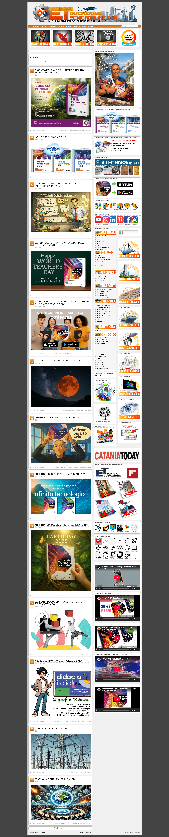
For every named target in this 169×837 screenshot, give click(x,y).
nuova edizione (80, 176)
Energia (38, 730)
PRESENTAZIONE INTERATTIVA (124, 143)
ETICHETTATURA (101, 280)
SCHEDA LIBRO (118, 146)
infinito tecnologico (79, 294)
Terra (90, 595)
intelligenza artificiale (72, 235)
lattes (73, 176)
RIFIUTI (98, 319)
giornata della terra (81, 130)
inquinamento (82, 823)
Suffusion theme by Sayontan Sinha (132, 832)
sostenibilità (88, 130)
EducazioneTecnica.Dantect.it (38, 832)
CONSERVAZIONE (101, 276)
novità (84, 518)
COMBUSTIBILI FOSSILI (102, 308)
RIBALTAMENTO (101, 345)
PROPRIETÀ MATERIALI (102, 235)
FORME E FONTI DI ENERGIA (104, 306)
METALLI (99, 245)
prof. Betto (85, 721)
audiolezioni (64, 353)
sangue (85, 410)
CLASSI (61, 26)
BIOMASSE (99, 321)
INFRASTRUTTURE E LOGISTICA (105, 289)
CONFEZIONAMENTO (102, 278)
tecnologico (88, 176)
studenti (89, 467)
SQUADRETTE (100, 355)
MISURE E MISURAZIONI (103, 353)
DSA (68, 353)
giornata (73, 294)
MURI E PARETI (100, 261)
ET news (44, 74)
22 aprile (62, 130)
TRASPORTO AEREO (102, 297)
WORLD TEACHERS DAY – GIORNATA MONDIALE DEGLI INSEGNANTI (59, 244)
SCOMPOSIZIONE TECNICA (103, 259)
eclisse (74, 410)
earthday (70, 595)
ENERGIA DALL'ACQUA (102, 311)
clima (75, 823)
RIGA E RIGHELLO (101, 356)
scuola (84, 353)
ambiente (67, 130)
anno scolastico (64, 467)
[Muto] (134, 588)
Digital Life (39, 74)
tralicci (89, 772)
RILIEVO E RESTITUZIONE (103, 351)
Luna (82, 410)
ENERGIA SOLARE (101, 313)
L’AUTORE (90, 26)
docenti (70, 467)
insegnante (86, 294)
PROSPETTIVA (100, 347)
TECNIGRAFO (100, 366)
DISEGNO (36, 26)
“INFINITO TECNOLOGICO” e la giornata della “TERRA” (61, 525)
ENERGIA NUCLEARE (102, 309)
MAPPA (84, 26)
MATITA (98, 358)
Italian (126, 233)
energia (81, 772)
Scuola (42, 419)
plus (84, 176)
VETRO (98, 243)
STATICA (99, 255)
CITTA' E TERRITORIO (102, 267)
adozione (64, 518)
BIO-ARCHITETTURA (102, 269)
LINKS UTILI (77, 26)
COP (78, 823)
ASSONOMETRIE (101, 343)
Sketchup (85, 654)
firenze (66, 721)
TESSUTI (99, 249)
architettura (76, 654)
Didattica (39, 139)
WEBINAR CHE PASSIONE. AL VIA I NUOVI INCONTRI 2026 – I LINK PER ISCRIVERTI (61, 185)
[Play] (97, 588)
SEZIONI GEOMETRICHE (103, 341)
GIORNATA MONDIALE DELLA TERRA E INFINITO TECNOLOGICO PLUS (59, 71)
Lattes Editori (80, 721)
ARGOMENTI (53, 26)
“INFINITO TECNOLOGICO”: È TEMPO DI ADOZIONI (60, 474)
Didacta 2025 (62, 721)
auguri (69, 294)
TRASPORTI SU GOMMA (103, 291)
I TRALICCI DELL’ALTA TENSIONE (51, 728)
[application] (117, 577)
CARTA (98, 239)
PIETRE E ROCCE (101, 241)
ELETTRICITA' (100, 330)
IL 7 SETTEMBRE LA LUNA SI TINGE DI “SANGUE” (59, 361)
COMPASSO (100, 362)
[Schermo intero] (137, 588)
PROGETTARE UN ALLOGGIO (104, 263)
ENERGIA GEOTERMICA (103, 315)
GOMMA (99, 360)
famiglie (73, 467)
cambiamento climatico (65, 823)
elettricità (78, 772)
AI (66, 235)
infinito (69, 176)
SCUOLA (68, 26)
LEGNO (98, 237)
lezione (80, 654)
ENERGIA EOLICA (101, 317)
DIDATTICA (44, 26)
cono (71, 410)
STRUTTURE (100, 257)
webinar (89, 235)
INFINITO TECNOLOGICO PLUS (50, 137)
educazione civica (73, 130)
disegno (68, 518)
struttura (86, 772)
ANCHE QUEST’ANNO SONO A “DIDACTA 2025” (58, 661)
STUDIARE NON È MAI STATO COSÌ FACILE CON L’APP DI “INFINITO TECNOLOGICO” (62, 303)
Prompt (81, 235)
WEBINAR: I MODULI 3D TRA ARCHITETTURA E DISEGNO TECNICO (58, 603)
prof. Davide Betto (40, 130)
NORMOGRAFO (100, 364)
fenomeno (79, 410)
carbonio (72, 823)
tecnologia (89, 353)
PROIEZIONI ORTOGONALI (103, 339)
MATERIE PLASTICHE (102, 247)
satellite (89, 410)
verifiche (85, 235)
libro (75, 176)
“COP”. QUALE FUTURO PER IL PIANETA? (56, 779)
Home (30, 51)
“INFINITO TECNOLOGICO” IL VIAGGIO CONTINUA (60, 417)
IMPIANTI (99, 265)
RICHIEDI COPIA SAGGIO (121, 148)
